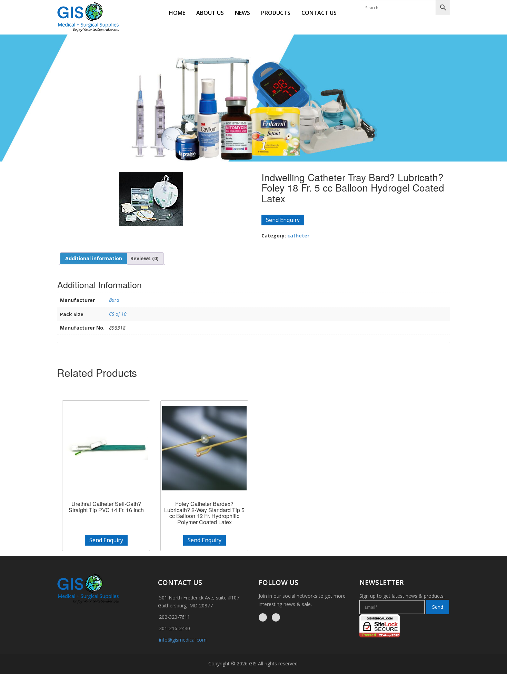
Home (177, 13)
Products (275, 13)
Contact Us (319, 13)
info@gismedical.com (183, 639)
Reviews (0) (144, 258)
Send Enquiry (283, 220)
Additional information (93, 258)
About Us (210, 13)
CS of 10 (118, 314)
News (242, 13)
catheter (298, 235)
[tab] (93, 258)
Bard (114, 299)
